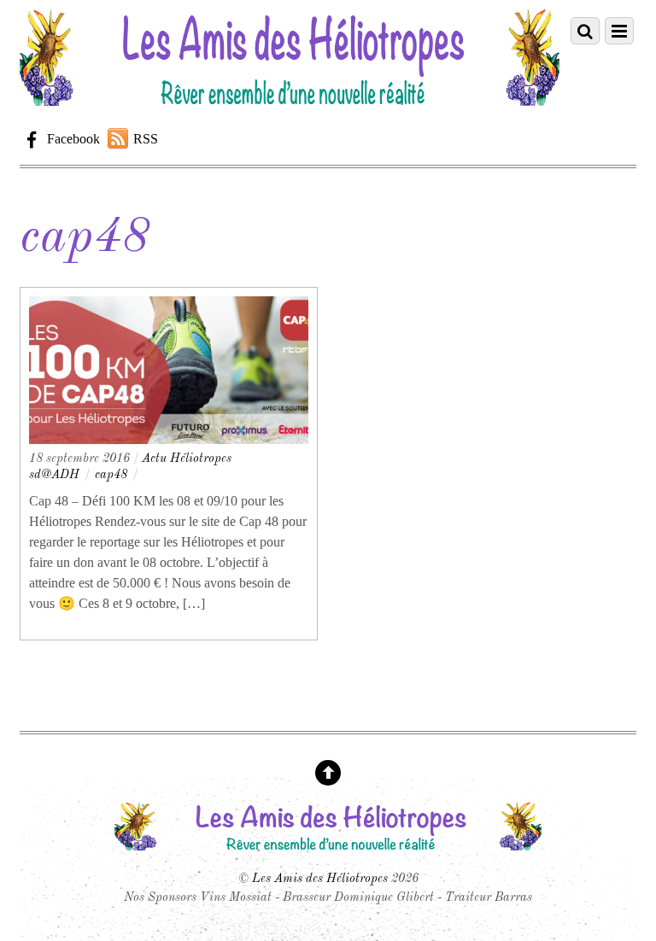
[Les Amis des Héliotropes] (289, 99)
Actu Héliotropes (186, 459)
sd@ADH (54, 475)
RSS (145, 139)
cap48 (111, 475)
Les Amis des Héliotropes (320, 879)
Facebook (72, 139)
